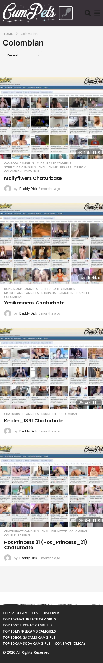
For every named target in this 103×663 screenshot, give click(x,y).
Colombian (13, 171)
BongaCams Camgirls (21, 288)
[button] (88, 13)
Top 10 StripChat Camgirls (28, 625)
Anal (42, 167)
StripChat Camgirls (20, 167)
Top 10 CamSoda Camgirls (26, 643)
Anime (53, 167)
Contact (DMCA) (70, 643)
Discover (51, 613)
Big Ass (65, 167)
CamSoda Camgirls (19, 163)
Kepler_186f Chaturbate (33, 420)
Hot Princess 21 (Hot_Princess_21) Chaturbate (45, 545)
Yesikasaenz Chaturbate (34, 302)
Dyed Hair (31, 171)
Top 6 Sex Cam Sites (20, 613)
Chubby (80, 167)
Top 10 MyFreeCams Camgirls (29, 631)
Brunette (83, 292)
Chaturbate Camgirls (54, 163)
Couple (10, 535)
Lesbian (24, 535)
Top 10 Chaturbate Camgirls (29, 619)
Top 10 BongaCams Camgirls (29, 637)
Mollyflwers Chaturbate (33, 178)
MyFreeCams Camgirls (21, 292)
